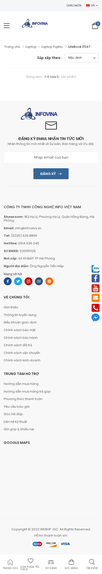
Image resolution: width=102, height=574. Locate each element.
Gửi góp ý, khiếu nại (19, 429)
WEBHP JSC (49, 529)
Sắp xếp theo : (49, 57)
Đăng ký (48, 173)
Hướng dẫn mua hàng (21, 383)
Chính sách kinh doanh (22, 360)
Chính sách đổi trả (18, 345)
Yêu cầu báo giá (16, 406)
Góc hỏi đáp (13, 414)
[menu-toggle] (7, 26)
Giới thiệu (11, 307)
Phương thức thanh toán (23, 399)
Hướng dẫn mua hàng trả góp (27, 391)
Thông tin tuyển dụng (20, 315)
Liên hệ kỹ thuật (15, 421)
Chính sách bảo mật (19, 330)
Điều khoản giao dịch (20, 322)
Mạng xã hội (13, 274)
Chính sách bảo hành (21, 337)
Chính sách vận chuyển (22, 352)
